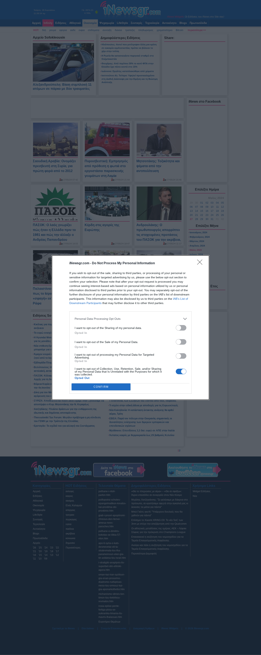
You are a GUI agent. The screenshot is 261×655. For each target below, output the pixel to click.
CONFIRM (101, 386)
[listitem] (130, 319)
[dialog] (130, 327)
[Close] (201, 263)
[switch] (181, 328)
